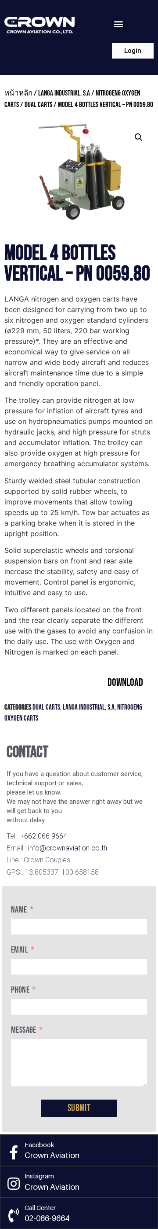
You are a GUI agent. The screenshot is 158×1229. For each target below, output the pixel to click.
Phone (20, 990)
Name (19, 910)
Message (23, 1030)
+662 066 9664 (43, 836)
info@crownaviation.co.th (67, 848)
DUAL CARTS (38, 104)
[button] (118, 24)
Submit (79, 1108)
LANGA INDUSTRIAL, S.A (64, 93)
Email (19, 950)
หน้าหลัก (18, 93)
